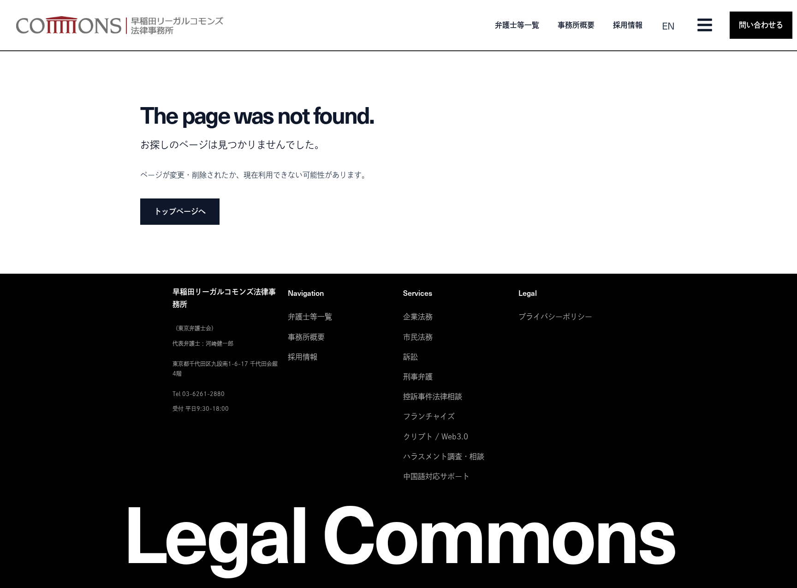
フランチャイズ (429, 416)
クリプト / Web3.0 (435, 436)
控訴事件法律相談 (432, 396)
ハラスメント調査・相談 (443, 456)
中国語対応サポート (436, 476)
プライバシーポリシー (555, 316)
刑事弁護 (418, 376)
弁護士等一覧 (517, 25)
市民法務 (418, 337)
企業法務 (418, 316)
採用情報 (627, 25)
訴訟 (410, 356)
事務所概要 (576, 25)
